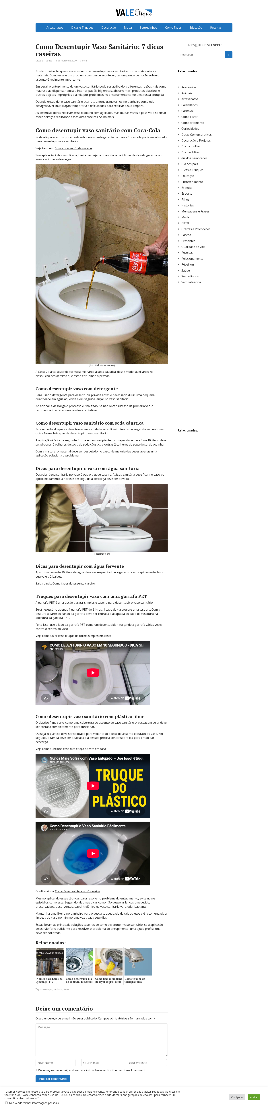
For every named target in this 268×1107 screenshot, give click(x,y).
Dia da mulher (191, 146)
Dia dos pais (189, 164)
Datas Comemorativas (196, 135)
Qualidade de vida (193, 247)
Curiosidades (190, 129)
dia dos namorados (194, 158)
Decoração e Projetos (196, 140)
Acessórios (188, 87)
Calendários (189, 105)
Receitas (216, 28)
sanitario (58, 989)
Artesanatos (54, 28)
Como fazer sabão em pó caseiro (77, 891)
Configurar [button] (237, 1097)
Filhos (185, 200)
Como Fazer (173, 28)
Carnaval (187, 111)
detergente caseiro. (82, 583)
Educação (195, 28)
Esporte (186, 193)
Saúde (185, 270)
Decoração (108, 28)
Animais (186, 93)
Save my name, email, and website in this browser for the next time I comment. (92, 1070)
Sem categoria (191, 282)
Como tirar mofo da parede (73, 148)
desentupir (46, 989)
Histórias (187, 205)
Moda (128, 28)
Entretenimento (192, 182)
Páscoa (186, 235)
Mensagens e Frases (195, 211)
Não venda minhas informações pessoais (34, 1103)
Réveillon (187, 264)
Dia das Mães (190, 152)
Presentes (188, 241)
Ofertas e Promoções (195, 229)
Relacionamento (192, 259)
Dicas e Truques (82, 28)
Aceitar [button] (254, 1097)
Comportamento (192, 123)
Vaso (66, 989)
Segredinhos (148, 28)
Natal (185, 223)
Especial (186, 188)
